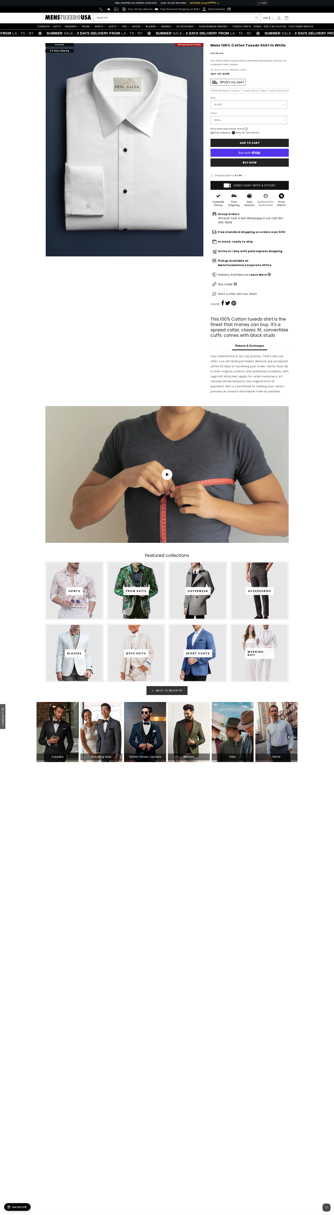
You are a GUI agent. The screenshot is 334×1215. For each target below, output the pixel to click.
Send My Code (167, 638)
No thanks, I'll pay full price (167, 647)
